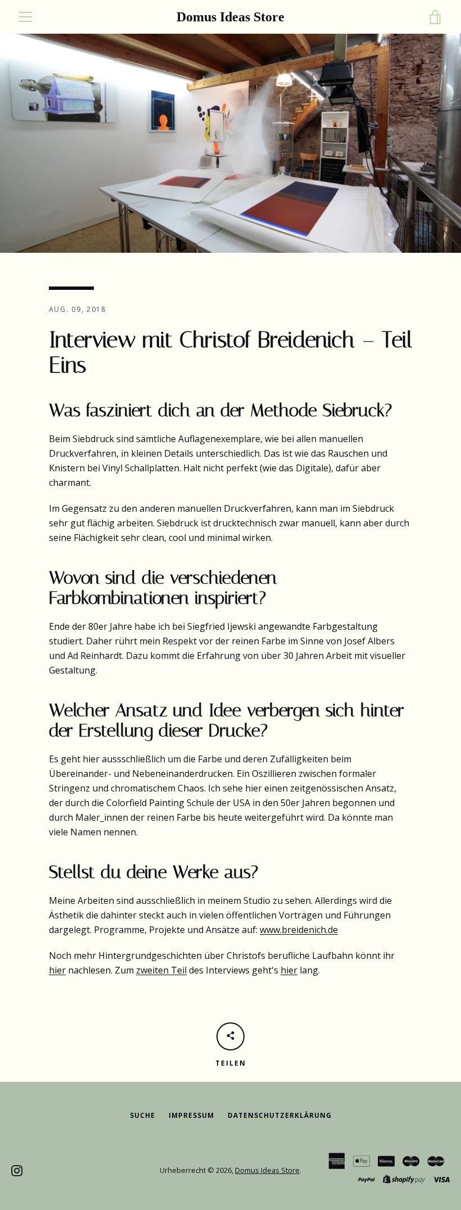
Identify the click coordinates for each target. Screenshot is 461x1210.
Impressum (191, 1115)
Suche (142, 1115)
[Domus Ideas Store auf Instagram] (16, 1169)
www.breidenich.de (299, 930)
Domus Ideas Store (230, 17)
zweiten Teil (161, 970)
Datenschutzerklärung (280, 1115)
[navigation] (25, 17)
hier (57, 970)
